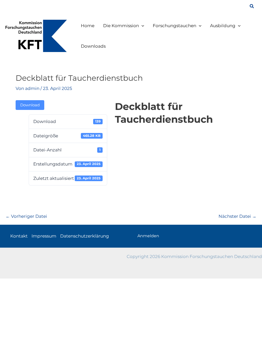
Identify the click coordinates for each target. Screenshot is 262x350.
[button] (252, 6)
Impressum (43, 236)
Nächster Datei (237, 216)
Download (30, 105)
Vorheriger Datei (26, 216)
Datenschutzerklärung (84, 236)
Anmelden (148, 235)
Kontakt (19, 236)
